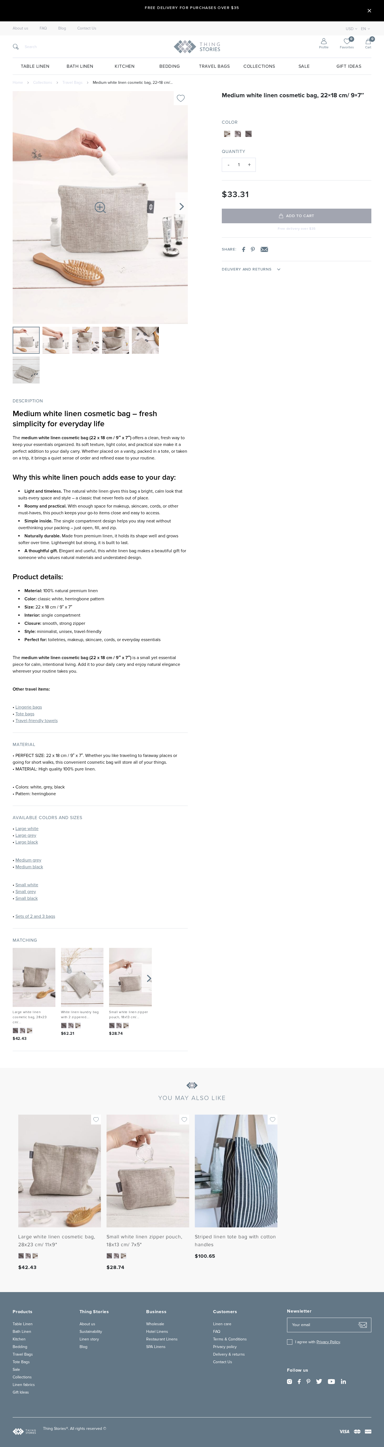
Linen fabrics (24, 1384)
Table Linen (35, 66)
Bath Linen (80, 66)
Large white (27, 828)
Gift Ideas (349, 66)
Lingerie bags (28, 707)
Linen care (222, 1324)
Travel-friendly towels (36, 721)
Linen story (89, 1339)
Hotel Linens (157, 1331)
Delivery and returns (246, 269)
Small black (26, 898)
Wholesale (155, 1324)
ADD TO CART (300, 216)
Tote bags (24, 714)
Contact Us (86, 28)
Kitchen (125, 66)
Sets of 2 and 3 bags (35, 916)
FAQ (43, 28)
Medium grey (28, 860)
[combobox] (364, 29)
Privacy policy (225, 1346)
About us (20, 28)
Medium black (29, 867)
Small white (26, 885)
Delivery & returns (229, 1354)
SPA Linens (156, 1346)
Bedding (169, 66)
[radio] (227, 134)
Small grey (25, 891)
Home (18, 82)
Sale (304, 66)
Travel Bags (214, 66)
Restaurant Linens (162, 1339)
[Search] (16, 46)
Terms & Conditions (230, 1339)
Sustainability (91, 1331)
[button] (181, 206)
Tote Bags (21, 1362)
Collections (259, 66)
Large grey (25, 835)
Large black (26, 842)
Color (230, 122)
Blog (62, 28)
